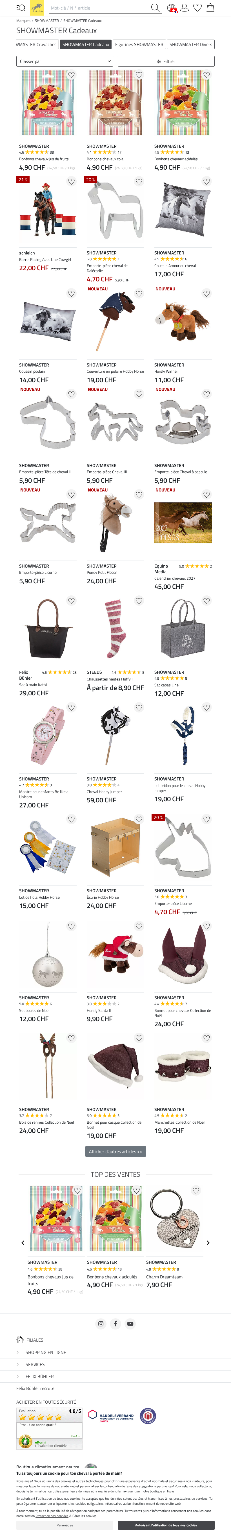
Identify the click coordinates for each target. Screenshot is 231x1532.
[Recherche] (156, 7)
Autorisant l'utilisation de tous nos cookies (166, 1525)
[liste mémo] (197, 6)
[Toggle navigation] (20, 7)
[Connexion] (184, 6)
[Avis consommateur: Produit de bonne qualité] (49, 1428)
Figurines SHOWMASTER (139, 44)
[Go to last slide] (23, 1242)
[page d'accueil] (37, 7)
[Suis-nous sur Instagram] (100, 1324)
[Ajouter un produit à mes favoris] (71, 74)
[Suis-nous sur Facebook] (115, 1324)
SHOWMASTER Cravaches (31, 44)
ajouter (48, 281)
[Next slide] (72, 1143)
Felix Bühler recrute (35, 1388)
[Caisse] (210, 6)
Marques (23, 20)
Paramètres (65, 1525)
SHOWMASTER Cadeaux (82, 20)
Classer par (30, 61)
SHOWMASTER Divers (191, 44)
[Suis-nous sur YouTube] (130, 1324)
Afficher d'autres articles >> (115, 1151)
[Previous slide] (23, 1143)
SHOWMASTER (47, 20)
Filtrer (169, 61)
